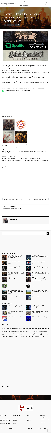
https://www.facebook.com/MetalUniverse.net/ (36, 88)
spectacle (20, 336)
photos (19, 334)
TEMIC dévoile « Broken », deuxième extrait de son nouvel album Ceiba (40, 284)
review (39, 334)
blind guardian (28, 62)
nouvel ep (39, 333)
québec (34, 334)
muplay (41, 62)
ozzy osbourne (13, 334)
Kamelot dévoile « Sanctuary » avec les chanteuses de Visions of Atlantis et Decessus (40, 256)
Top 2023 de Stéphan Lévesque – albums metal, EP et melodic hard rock (40, 312)
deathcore (21, 328)
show (6, 336)
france (14, 329)
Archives (14, 423)
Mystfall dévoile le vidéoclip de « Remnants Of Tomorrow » (16, 312)
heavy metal (11, 331)
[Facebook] (46, 2)
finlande (10, 329)
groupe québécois (34, 329)
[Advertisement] (25, 184)
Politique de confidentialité (35, 428)
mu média (25, 333)
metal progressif (13, 333)
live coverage (29, 331)
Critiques (38, 1)
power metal (28, 334)
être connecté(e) (10, 208)
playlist (43, 62)
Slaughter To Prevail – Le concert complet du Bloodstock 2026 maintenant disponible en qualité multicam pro (15, 256)
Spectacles (29, 1)
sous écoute (13, 336)
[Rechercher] (48, 233)
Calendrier (20, 5)
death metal (27, 328)
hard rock (6, 331)
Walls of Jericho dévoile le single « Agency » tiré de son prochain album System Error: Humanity (16, 273)
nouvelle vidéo (7, 334)
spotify (46, 62)
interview (17, 331)
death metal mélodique (35, 328)
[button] (5, 25)
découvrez (43, 328)
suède (25, 336)
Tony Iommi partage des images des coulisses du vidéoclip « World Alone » (16, 278)
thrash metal (30, 336)
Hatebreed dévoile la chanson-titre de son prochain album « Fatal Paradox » (15, 262)
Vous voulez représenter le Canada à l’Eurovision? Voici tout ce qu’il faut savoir (39, 262)
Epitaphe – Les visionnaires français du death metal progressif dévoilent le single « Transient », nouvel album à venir (40, 291)
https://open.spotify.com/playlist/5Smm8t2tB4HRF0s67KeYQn (16, 91)
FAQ (29, 428)
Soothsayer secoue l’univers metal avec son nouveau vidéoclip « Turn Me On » (15, 296)
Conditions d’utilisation (44, 428)
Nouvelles (24, 1)
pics (23, 334)
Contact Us (29, 420)
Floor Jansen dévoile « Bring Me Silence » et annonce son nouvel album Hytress (15, 267)
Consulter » (9, 263)
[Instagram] (45, 4)
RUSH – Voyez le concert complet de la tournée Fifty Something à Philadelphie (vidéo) (40, 296)
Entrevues (34, 1)
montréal (20, 333)
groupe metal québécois (23, 329)
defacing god (33, 62)
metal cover (42, 331)
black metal (10, 328)
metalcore (36, 331)
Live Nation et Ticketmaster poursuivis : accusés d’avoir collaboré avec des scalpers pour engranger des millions (16, 317)
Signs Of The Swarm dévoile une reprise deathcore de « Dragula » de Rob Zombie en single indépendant (15, 291)
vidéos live (41, 336)
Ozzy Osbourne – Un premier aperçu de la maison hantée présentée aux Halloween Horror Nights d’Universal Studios (40, 273)
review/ (44, 334)
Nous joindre (25, 5)
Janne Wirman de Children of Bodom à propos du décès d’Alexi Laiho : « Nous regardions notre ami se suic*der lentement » (40, 306)
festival (6, 329)
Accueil (19, 1)
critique (15, 328)
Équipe (28, 417)
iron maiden (22, 331)
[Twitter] (48, 2)
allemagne (4, 328)
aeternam (23, 62)
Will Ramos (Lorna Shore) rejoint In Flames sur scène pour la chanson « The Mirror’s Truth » (40, 317)
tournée (36, 336)
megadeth (37, 62)
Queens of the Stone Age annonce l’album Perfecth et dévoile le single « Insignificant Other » (40, 267)
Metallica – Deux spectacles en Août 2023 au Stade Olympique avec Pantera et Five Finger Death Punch (15, 306)
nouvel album (32, 333)
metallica (8, 333)
